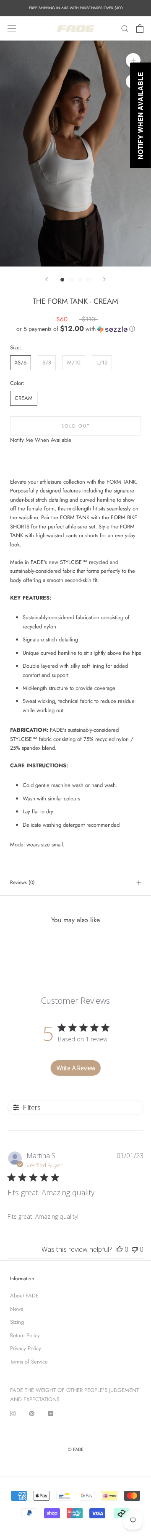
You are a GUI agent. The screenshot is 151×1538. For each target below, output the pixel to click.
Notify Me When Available (40, 440)
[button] (75, 329)
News (16, 1309)
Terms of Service (29, 1362)
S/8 (46, 363)
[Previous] (46, 279)
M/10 (74, 363)
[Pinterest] (31, 1412)
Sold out (75, 426)
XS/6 (20, 363)
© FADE (75, 1449)
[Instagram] (13, 1412)
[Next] (104, 279)
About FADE (24, 1296)
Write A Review (76, 1068)
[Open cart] (139, 28)
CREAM (24, 398)
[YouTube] (50, 1412)
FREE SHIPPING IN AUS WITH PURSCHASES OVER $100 (75, 7)
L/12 (101, 363)
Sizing (17, 1322)
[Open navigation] (12, 28)
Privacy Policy (25, 1348)
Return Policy (25, 1335)
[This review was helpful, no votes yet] (119, 1249)
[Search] (125, 28)
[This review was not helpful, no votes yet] (135, 1249)
